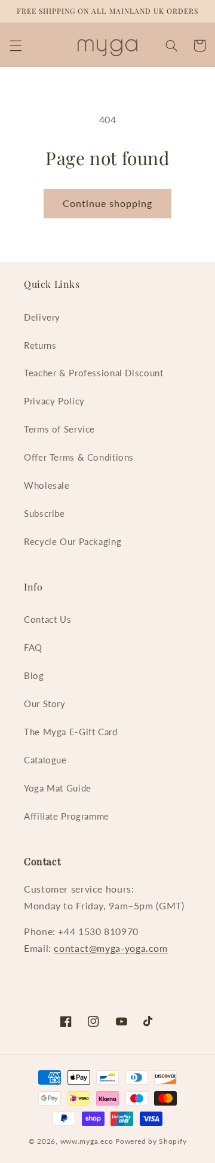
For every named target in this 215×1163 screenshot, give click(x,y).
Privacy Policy (54, 400)
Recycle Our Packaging (72, 541)
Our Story (45, 703)
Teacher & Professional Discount (94, 372)
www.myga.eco (86, 1141)
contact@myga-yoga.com (110, 948)
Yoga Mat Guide (57, 788)
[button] (15, 45)
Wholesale (47, 485)
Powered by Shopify (150, 1141)
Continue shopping (108, 203)
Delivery (42, 317)
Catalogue (45, 759)
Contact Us (47, 619)
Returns (40, 345)
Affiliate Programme (66, 816)
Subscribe (44, 513)
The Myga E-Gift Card (71, 731)
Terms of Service (59, 429)
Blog (34, 675)
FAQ (33, 647)
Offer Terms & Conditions (79, 457)
